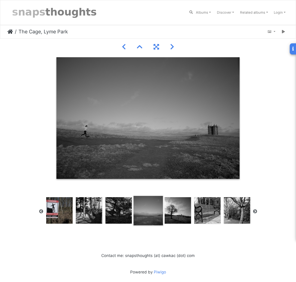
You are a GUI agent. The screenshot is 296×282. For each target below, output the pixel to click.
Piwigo (160, 272)
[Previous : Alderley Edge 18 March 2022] (123, 47)
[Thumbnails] (139, 47)
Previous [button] (41, 211)
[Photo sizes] (271, 31)
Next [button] (255, 211)
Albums (202, 12)
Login (278, 12)
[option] (59, 210)
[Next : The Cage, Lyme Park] (172, 47)
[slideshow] (283, 31)
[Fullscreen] (156, 47)
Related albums (252, 12)
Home (10, 31)
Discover (224, 12)
